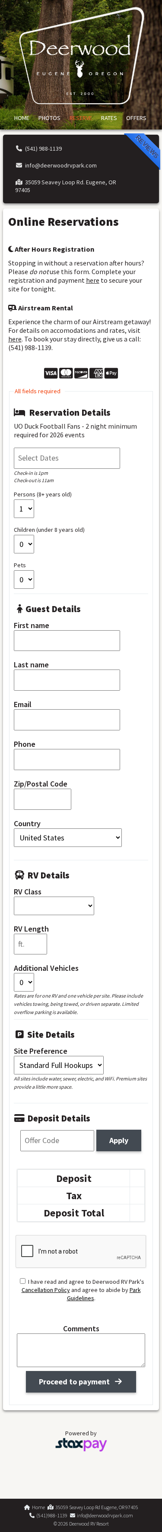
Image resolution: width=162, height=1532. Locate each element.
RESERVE (81, 118)
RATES (109, 118)
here (92, 280)
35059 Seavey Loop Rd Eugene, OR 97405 (96, 1507)
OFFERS (136, 118)
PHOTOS (49, 118)
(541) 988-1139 (42, 148)
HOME (21, 118)
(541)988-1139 (51, 1515)
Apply (118, 1140)
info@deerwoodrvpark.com (59, 165)
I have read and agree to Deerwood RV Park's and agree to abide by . (83, 1290)
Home (37, 1507)
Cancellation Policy (46, 1290)
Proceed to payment (76, 1382)
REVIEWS (147, 146)
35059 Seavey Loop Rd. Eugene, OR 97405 (66, 186)
